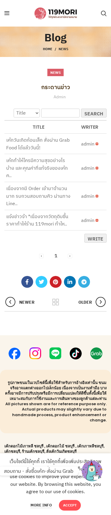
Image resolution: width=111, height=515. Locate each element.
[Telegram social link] (84, 282)
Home (47, 49)
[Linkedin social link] (70, 282)
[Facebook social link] (27, 282)
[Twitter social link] (41, 282)
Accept (70, 505)
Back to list (56, 302)
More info (41, 505)
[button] (87, 144)
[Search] (104, 13)
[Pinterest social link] (56, 282)
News (63, 49)
